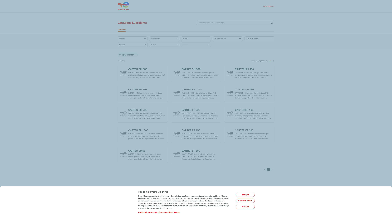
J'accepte (245, 195)
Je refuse (245, 207)
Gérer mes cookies (245, 201)
